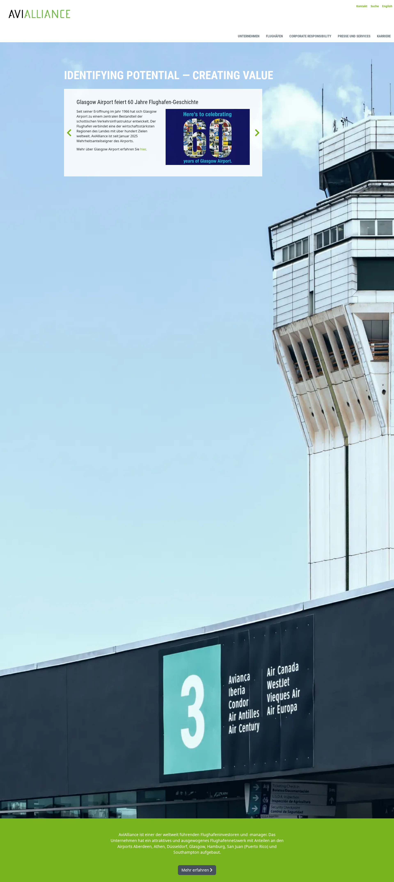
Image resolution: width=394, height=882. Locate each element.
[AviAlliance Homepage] (36, 36)
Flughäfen (274, 36)
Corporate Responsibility (310, 36)
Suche (375, 6)
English (387, 6)
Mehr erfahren (195, 870)
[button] (69, 132)
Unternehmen (248, 36)
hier (143, 149)
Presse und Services (354, 36)
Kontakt (361, 6)
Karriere (384, 36)
